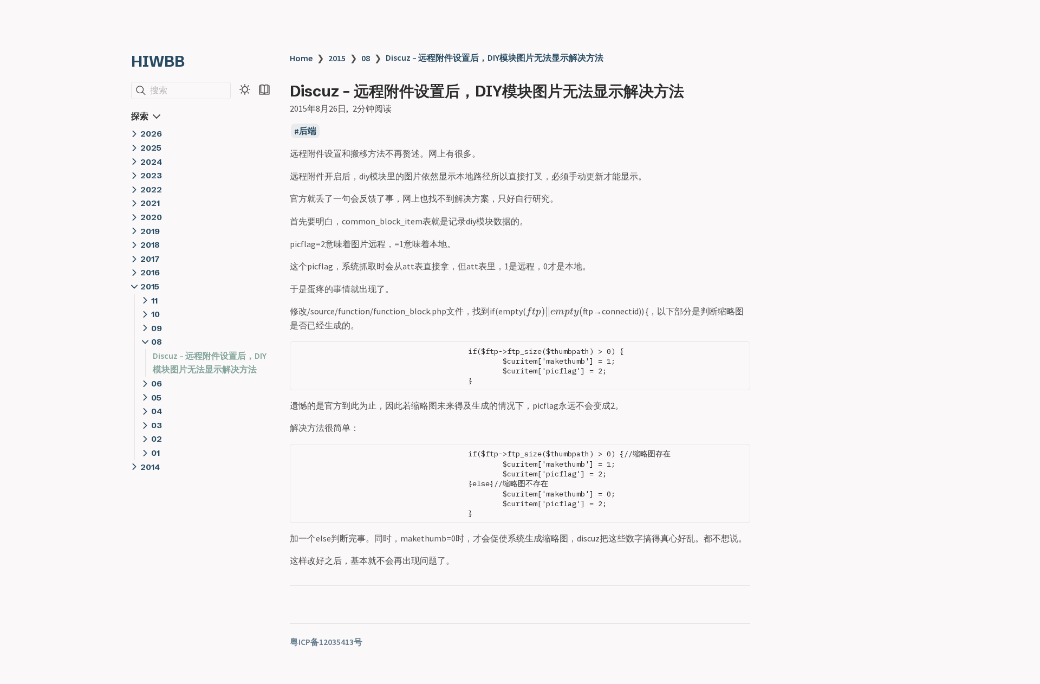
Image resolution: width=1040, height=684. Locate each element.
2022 (151, 189)
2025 (150, 148)
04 (156, 411)
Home (301, 58)
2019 (150, 231)
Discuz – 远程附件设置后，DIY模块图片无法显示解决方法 (494, 57)
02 (156, 439)
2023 (151, 175)
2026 (151, 133)
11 (154, 300)
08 (156, 342)
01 (155, 453)
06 (156, 383)
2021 (150, 203)
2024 (151, 162)
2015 (149, 286)
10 (155, 314)
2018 (150, 245)
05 (156, 397)
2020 (151, 217)
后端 (307, 131)
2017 (150, 259)
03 (156, 425)
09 (156, 328)
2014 (150, 467)
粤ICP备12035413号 (326, 641)
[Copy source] (738, 352)
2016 (150, 272)
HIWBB (158, 61)
